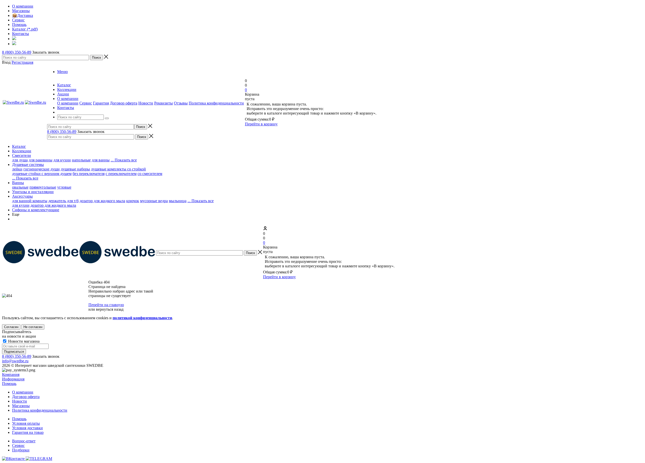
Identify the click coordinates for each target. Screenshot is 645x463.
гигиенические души (41, 169)
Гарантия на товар (28, 432)
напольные (81, 160)
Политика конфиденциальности (216, 103)
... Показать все (200, 201)
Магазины (21, 406)
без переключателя (89, 173)
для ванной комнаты (29, 201)
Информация (13, 379)
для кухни (62, 160)
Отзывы (181, 103)
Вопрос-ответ (24, 441)
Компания (10, 374)
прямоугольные (42, 187)
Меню (62, 71)
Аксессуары (22, 196)
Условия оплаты (26, 423)
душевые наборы (75, 169)
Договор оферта (123, 103)
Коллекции (21, 151)
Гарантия (101, 103)
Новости (145, 103)
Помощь (9, 383)
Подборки (20, 450)
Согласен (11, 327)
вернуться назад (109, 309)
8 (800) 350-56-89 (16, 52)
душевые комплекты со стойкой (118, 169)
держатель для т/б (63, 201)
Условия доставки (27, 428)
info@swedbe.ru (15, 361)
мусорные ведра (154, 201)
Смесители (21, 155)
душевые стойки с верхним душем (42, 173)
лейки (17, 169)
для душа (20, 160)
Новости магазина (23, 341)
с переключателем (121, 173)
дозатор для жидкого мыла (102, 201)
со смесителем (150, 173)
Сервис (85, 103)
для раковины (40, 160)
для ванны (101, 160)
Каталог (19, 146)
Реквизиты (163, 103)
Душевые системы (28, 164)
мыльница (177, 201)
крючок (132, 201)
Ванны (18, 183)
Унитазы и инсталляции (33, 192)
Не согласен (32, 327)
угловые (64, 187)
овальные (20, 187)
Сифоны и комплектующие (35, 210)
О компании (67, 103)
